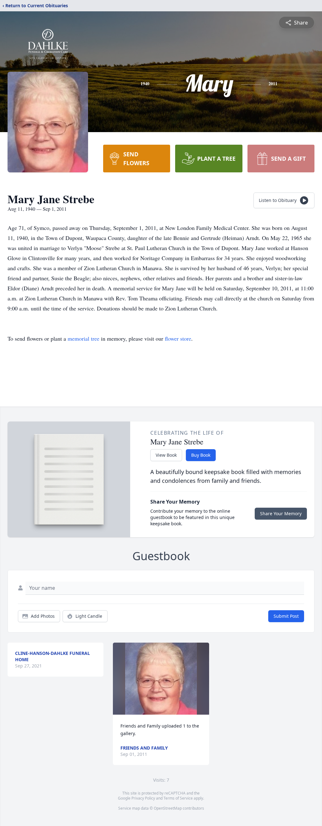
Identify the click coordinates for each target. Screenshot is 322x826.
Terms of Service (178, 798)
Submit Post (286, 616)
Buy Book (200, 455)
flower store (178, 338)
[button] (161, 679)
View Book (166, 455)
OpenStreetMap (168, 808)
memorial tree (83, 338)
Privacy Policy (143, 798)
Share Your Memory (281, 513)
